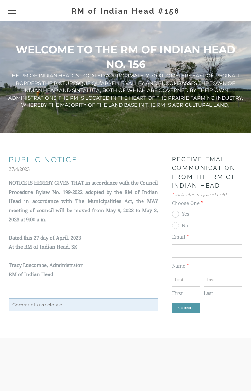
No (185, 225)
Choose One (188, 203)
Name (180, 266)
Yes (185, 214)
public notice (43, 159)
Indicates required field (199, 194)
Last (208, 293)
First (177, 293)
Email (180, 237)
